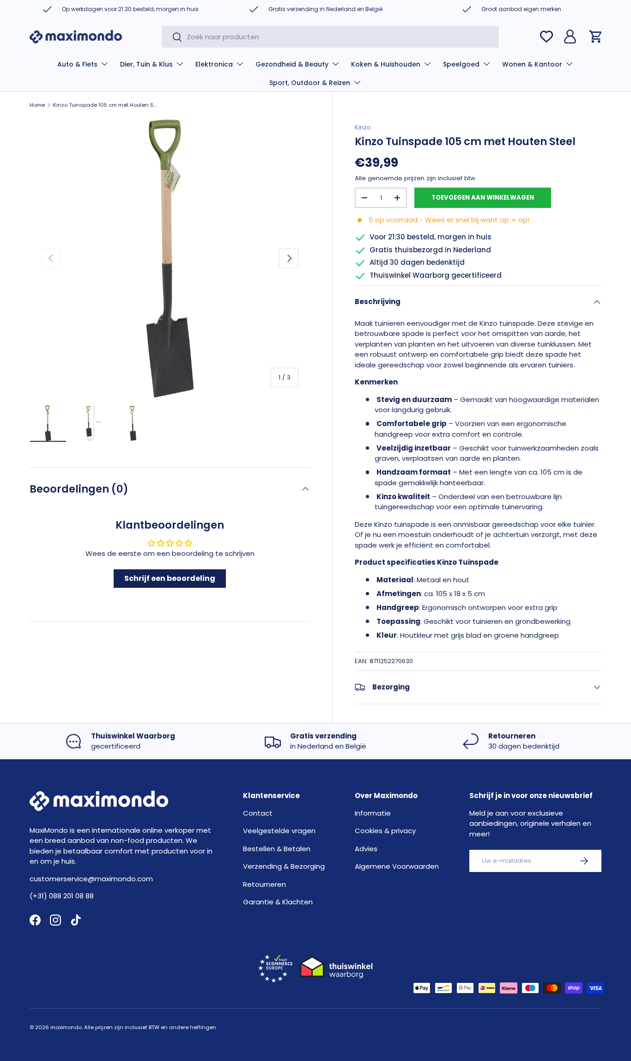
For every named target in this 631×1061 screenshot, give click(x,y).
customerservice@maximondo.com (91, 879)
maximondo (66, 1027)
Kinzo (363, 127)
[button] (596, 36)
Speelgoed (461, 64)
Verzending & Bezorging (284, 866)
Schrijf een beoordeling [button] (169, 578)
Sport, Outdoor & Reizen (309, 82)
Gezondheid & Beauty (291, 64)
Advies (366, 849)
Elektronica (214, 64)
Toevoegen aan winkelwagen (482, 197)
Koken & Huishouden (385, 64)
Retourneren (264, 884)
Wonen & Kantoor (532, 64)
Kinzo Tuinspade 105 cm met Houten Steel (105, 105)
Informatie (373, 813)
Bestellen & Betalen (276, 849)
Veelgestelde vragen (279, 830)
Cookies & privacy (385, 830)
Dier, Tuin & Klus (146, 64)
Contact (258, 813)
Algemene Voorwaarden (397, 866)
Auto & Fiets (77, 64)
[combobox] (330, 37)
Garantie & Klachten (278, 902)
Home (37, 105)
